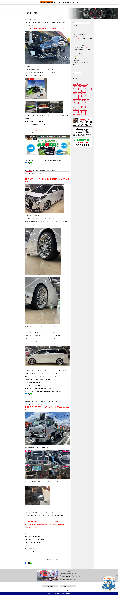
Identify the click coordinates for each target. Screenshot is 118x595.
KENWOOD (87, 81)
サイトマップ (65, 590)
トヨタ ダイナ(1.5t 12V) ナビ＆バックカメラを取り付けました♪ (42, 401)
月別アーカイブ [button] (76, 73)
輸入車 (78, 114)
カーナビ (75, 93)
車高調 (74, 114)
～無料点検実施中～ (76, 60)
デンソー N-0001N (39, 121)
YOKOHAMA (84, 86)
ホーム (26, 19)
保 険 (66, 6)
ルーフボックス (76, 109)
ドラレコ (84, 100)
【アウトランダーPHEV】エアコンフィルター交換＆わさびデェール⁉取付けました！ (46, 23)
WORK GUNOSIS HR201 (34, 382)
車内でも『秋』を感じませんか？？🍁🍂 (80, 47)
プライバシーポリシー (56, 590)
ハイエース (75, 102)
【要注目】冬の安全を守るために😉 (80, 45)
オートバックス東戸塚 (55, 3)
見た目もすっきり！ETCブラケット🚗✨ (80, 42)
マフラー (75, 107)
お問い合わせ (67, 586)
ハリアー (80, 102)
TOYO (87, 84)
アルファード (81, 88)
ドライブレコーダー (77, 100)
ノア (88, 100)
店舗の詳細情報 (50, 586)
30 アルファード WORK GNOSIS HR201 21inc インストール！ (41, 170)
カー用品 (61, 6)
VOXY (79, 86)
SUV (84, 84)
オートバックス (85, 91)
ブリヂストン (83, 105)
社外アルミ (89, 111)
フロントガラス (76, 105)
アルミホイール (88, 88)
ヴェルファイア (83, 109)
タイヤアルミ (85, 95)
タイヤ (80, 95)
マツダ (88, 105)
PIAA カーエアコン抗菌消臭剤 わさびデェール (35, 124)
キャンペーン (55, 6)
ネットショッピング (73, 6)
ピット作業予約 (28, 6)
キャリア (79, 93)
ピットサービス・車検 (37, 6)
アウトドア (75, 88)
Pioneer (80, 84)
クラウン (84, 93)
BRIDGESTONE (76, 81)
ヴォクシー (75, 111)
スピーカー (75, 95)
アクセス (76, 2)
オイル (79, 91)
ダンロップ (75, 98)
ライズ (84, 107)
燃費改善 (83, 111)
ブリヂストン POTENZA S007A (36, 391)
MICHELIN (75, 84)
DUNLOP (82, 81)
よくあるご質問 (88, 6)
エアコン (75, 91)
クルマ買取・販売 (47, 6)
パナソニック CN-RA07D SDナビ (35, 536)
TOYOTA (75, 86)
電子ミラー (83, 114)
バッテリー (86, 102)
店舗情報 (81, 6)
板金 (79, 111)
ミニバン (79, 107)
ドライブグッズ (82, 98)
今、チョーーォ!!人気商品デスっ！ (79, 53)
